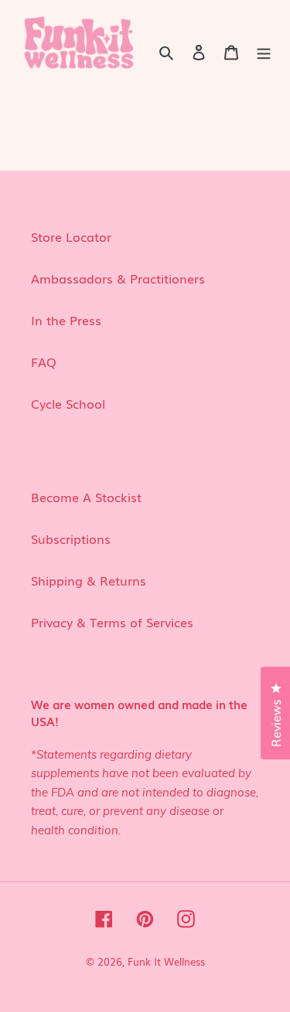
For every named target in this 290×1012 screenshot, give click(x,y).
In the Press (66, 320)
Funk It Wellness (166, 961)
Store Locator (71, 236)
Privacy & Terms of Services (112, 622)
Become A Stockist (86, 496)
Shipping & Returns (88, 580)
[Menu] (263, 50)
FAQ (43, 361)
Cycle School (68, 403)
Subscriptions (71, 538)
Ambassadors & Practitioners (118, 278)
